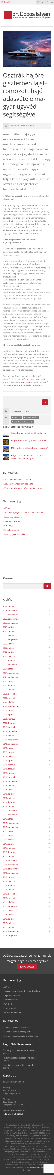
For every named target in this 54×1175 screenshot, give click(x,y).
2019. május (8, 756)
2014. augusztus (10, 935)
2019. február (9, 768)
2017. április (8, 843)
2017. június (8, 835)
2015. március (9, 923)
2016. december (10, 860)
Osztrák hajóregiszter (23, 422)
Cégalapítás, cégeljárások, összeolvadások (23, 512)
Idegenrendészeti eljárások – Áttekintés (29, 440)
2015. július (8, 910)
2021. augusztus (10, 677)
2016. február (9, 885)
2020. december (10, 693)
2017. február (9, 852)
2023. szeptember (11, 618)
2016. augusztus (10, 873)
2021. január (8, 689)
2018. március (9, 798)
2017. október (9, 818)
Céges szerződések (12, 517)
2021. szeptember (11, 673)
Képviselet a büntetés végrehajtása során (22, 488)
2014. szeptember (11, 931)
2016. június (8, 877)
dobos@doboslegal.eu (15, 1110)
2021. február (9, 685)
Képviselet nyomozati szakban (17, 479)
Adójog (6, 508)
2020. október (9, 702)
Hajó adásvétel (32, 417)
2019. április (8, 760)
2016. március (9, 881)
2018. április (8, 793)
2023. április (8, 627)
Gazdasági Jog (16, 411)
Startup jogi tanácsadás (14, 534)
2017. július (8, 831)
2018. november (10, 781)
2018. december (10, 777)
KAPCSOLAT (27, 966)
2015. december (10, 893)
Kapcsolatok (26, 382)
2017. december (10, 810)
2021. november (10, 664)
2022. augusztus (10, 639)
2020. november (10, 698)
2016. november (10, 864)
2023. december (10, 610)
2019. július (8, 748)
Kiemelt (25, 411)
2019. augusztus (10, 744)
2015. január (8, 927)
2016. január (8, 889)
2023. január (8, 631)
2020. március (9, 718)
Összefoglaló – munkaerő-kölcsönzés (28, 433)
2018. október (9, 785)
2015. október (9, 902)
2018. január (8, 806)
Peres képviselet (11, 530)
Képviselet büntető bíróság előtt (18, 483)
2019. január (8, 773)
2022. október (9, 635)
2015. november (10, 898)
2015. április (8, 918)
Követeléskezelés (11, 521)
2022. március (9, 656)
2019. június (8, 752)
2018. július (8, 789)
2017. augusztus (10, 827)
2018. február (9, 802)
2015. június (8, 914)
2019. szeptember (11, 739)
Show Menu (8, 2)
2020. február (9, 723)
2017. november (10, 814)
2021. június (8, 681)
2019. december (10, 727)
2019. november (10, 731)
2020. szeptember (11, 706)
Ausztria (17, 417)
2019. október (9, 735)
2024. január (8, 606)
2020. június (8, 710)
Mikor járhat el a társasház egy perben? (29, 448)
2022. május (8, 648)
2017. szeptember (11, 823)
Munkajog (7, 525)
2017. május (8, 839)
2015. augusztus (10, 906)
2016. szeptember (11, 868)
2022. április (8, 652)
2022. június (8, 643)
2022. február (9, 660)
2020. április (8, 714)
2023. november (10, 614)
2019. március (9, 764)
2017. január (8, 856)
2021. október (9, 668)
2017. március (9, 848)
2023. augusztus (10, 623)
